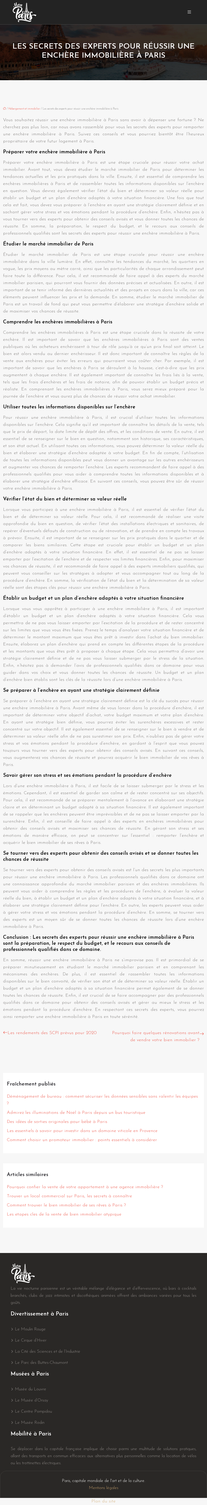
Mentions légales (103, 1488)
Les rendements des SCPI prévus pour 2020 (52, 1033)
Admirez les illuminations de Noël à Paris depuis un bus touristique (76, 1113)
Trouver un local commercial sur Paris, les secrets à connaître (69, 1196)
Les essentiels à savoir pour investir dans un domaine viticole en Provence (82, 1131)
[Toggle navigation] (189, 12)
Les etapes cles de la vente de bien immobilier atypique (64, 1214)
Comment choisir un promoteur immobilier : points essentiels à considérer (82, 1140)
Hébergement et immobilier (24, 109)
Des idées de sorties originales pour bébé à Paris (57, 1122)
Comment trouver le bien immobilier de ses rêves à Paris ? (66, 1205)
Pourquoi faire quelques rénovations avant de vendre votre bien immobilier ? (155, 1036)
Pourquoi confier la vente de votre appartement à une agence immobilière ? (85, 1187)
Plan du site (103, 1501)
